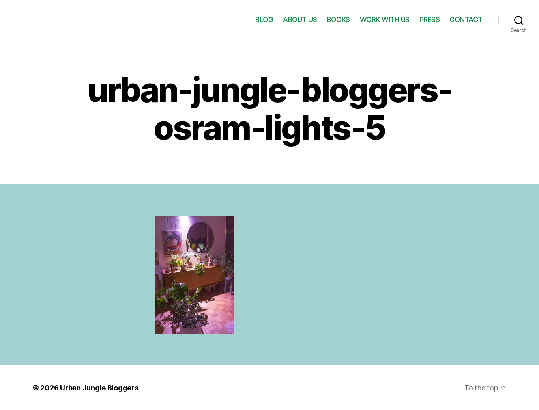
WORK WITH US (385, 19)
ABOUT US (300, 19)
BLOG (264, 19)
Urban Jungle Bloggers (99, 388)
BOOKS (338, 19)
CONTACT (466, 19)
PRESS (429, 19)
